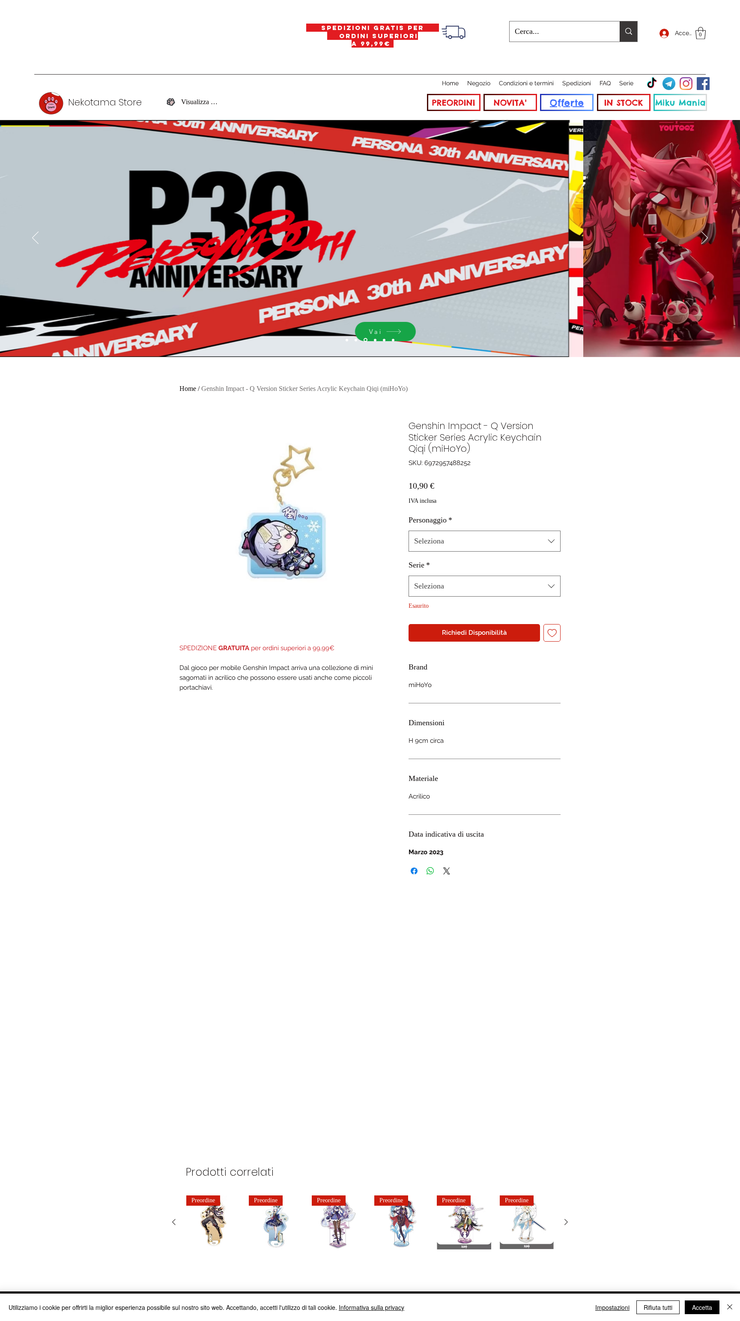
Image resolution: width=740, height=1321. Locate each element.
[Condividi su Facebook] (414, 871)
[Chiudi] (730, 1307)
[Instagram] (686, 83)
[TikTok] (651, 83)
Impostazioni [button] (612, 1307)
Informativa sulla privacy (371, 1307)
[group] (370, 1222)
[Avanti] (704, 238)
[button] (700, 33)
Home (187, 388)
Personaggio (430, 520)
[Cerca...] (628, 31)
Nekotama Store (105, 102)
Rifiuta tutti (658, 1307)
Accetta (702, 1307)
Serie (419, 565)
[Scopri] (542, 331)
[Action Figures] (384, 340)
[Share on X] (447, 871)
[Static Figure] (365, 340)
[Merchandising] (393, 340)
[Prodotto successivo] (566, 1222)
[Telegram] (668, 83)
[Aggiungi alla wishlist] (552, 633)
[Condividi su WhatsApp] (430, 871)
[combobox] (485, 541)
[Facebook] (703, 83)
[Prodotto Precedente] (174, 1222)
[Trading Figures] (375, 340)
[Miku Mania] (347, 340)
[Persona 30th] (356, 340)
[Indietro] (35, 238)
